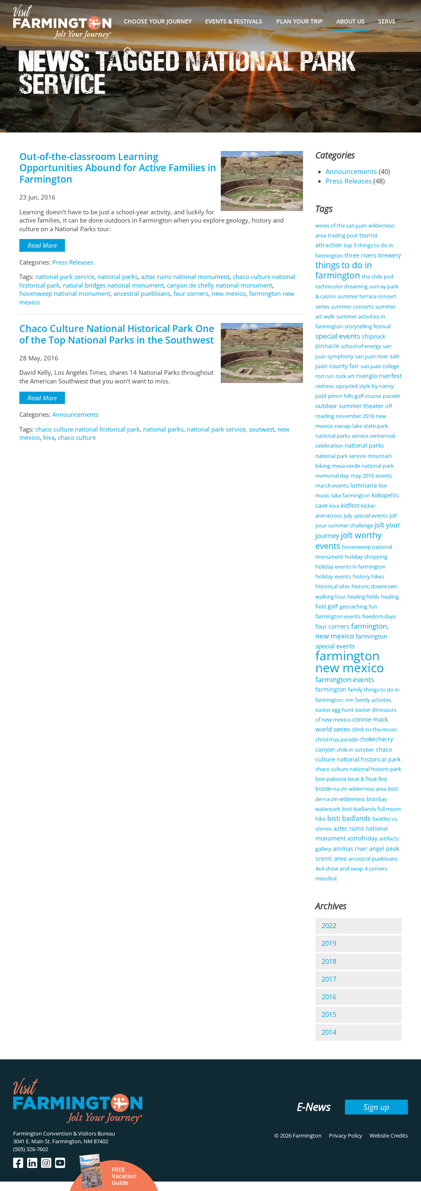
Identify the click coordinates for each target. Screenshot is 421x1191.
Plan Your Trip (299, 21)
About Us (350, 21)
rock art (344, 376)
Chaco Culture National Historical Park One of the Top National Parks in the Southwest (116, 334)
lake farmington (350, 495)
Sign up (376, 1106)
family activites (373, 699)
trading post (343, 235)
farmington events (344, 679)
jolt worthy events (348, 540)
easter (362, 709)
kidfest (350, 505)
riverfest (390, 376)
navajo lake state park (361, 426)
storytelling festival (368, 326)
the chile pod (377, 276)
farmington (330, 689)
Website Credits (389, 1135)
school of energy (361, 346)
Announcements (75, 414)
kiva (49, 437)
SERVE (387, 21)
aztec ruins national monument (185, 276)
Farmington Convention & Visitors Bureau (64, 1133)
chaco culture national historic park (358, 769)
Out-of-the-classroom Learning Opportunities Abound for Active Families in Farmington (117, 168)
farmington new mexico (349, 661)
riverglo (366, 376)
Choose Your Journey (158, 21)
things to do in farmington (343, 270)
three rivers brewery (373, 255)
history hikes (368, 576)
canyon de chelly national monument (219, 285)
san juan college (380, 366)
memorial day (332, 475)
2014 (329, 1032)
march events (332, 485)
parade (391, 395)
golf (333, 606)
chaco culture (77, 437)
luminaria (363, 485)
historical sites (332, 586)
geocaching (353, 606)
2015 (329, 1014)
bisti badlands (349, 818)
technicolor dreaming (341, 286)
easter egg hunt (334, 709)
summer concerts (352, 306)
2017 (329, 979)
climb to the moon (374, 729)
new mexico (229, 293)
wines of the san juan (341, 225)
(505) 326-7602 (30, 1149)
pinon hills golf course (354, 395)
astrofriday (362, 838)
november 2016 (355, 416)
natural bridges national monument (113, 285)
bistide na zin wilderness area (350, 788)
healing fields (363, 596)
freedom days (379, 616)
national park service (64, 276)
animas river (350, 848)
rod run (324, 376)
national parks (117, 276)
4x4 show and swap (339, 868)
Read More (42, 245)
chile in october (355, 749)
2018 (329, 961)
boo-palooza (330, 778)
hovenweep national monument (64, 293)
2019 (329, 943)
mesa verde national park (363, 465)
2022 (329, 925)
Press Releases (72, 262)
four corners (190, 293)
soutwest (261, 429)
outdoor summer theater (349, 406)
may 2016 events (371, 475)
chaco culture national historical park (87, 429)
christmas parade (336, 739)
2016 (329, 996)
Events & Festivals (233, 21)
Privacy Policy (345, 1135)
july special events (366, 515)
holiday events (333, 576)
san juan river (371, 356)
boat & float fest (367, 778)
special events (337, 336)
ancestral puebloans (141, 293)
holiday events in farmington (350, 566)
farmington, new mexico (352, 631)
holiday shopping (366, 556)
